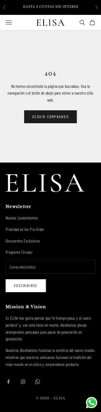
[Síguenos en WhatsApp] (37, 381)
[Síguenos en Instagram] (23, 381)
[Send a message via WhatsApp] (91, 402)
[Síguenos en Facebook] (8, 381)
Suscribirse (26, 285)
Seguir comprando (50, 116)
